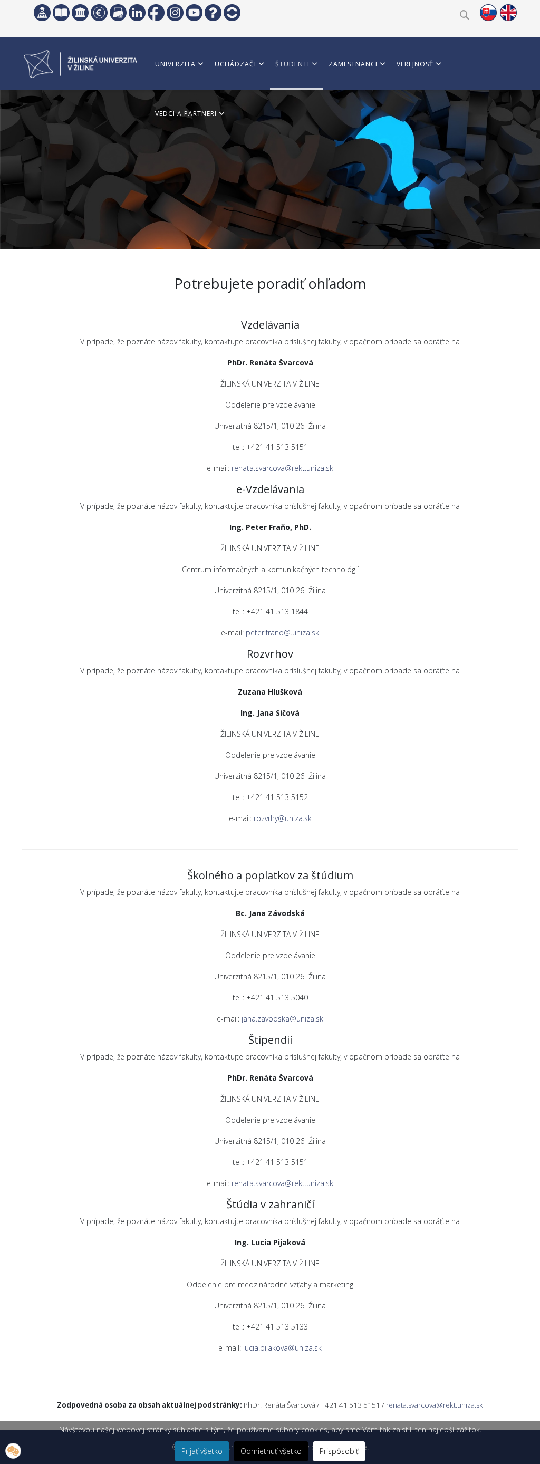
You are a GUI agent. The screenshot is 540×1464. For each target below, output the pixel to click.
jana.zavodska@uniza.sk (282, 1019)
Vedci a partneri (186, 113)
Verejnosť (415, 64)
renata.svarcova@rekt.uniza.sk (282, 468)
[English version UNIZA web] (508, 12)
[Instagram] (175, 12)
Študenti (292, 64)
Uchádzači (235, 64)
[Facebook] (156, 12)
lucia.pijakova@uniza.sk (282, 1348)
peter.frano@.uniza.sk (282, 633)
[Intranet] (80, 12)
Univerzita (175, 64)
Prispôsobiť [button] (339, 1451)
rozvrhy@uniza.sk (283, 818)
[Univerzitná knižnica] (61, 12)
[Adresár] (118, 12)
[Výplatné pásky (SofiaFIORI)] (99, 12)
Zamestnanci (353, 64)
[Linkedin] (137, 12)
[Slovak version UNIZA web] (488, 12)
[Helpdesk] (213, 12)
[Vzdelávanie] (42, 12)
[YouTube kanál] (194, 12)
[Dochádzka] (232, 12)
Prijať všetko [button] (202, 1451)
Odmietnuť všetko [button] (271, 1451)
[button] (13, 1451)
